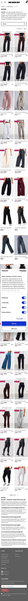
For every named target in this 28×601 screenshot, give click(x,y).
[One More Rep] (14, 2)
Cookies (3, 564)
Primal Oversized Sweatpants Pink (6, 112)
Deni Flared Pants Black (19, 343)
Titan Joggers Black (4, 488)
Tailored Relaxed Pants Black (20, 372)
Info (9, 595)
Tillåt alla (14, 323)
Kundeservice (4, 554)
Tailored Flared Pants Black (20, 401)
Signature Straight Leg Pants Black (6, 54)
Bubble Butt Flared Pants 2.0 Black (21, 459)
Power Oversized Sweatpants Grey (21, 256)
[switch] (24, 302)
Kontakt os (17, 556)
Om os (17, 554)
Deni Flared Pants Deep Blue (6, 372)
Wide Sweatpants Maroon (20, 199)
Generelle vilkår (5, 560)
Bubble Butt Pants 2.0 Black (6, 459)
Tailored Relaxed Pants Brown (6, 401)
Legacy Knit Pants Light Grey (20, 430)
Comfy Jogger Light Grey (20, 488)
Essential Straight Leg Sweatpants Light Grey (6, 141)
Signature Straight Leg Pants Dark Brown (21, 54)
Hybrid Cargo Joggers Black (6, 227)
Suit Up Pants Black (4, 83)
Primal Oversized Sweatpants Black (21, 83)
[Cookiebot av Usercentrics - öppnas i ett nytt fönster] (19, 271)
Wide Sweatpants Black (5, 199)
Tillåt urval (14, 328)
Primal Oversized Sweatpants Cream (21, 112)
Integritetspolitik (5, 562)
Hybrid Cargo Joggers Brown (20, 227)
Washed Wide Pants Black (20, 170)
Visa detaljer (19, 318)
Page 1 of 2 (13, 495)
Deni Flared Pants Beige (5, 343)
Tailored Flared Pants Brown (6, 430)
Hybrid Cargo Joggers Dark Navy (6, 256)
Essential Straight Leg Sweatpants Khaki (21, 141)
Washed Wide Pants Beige (5, 170)
